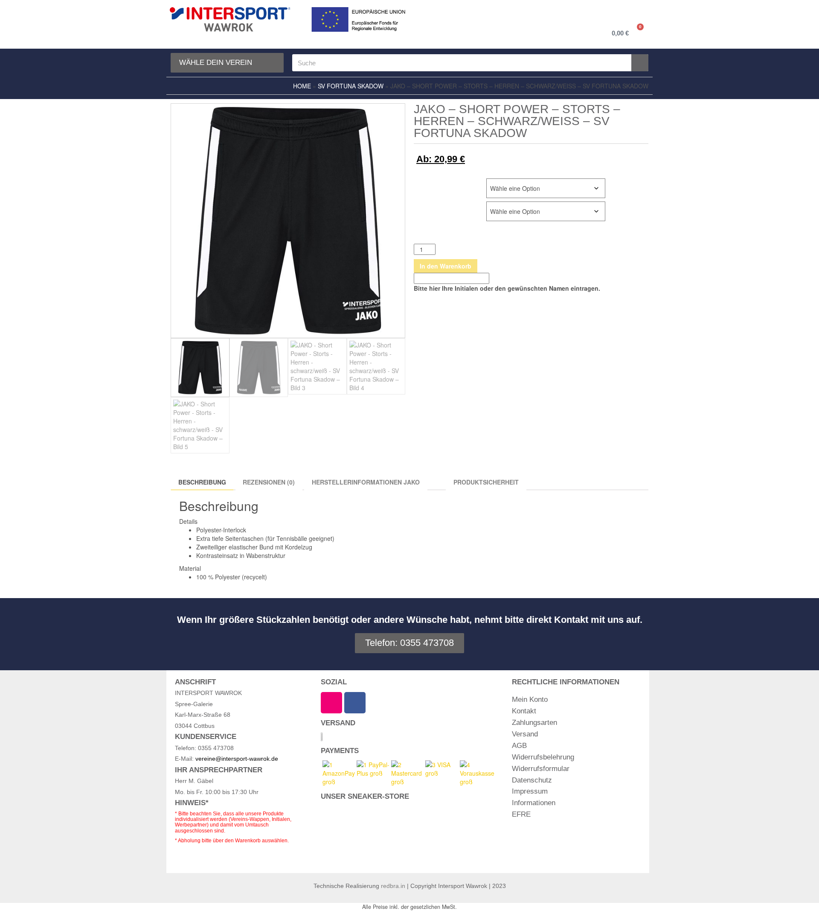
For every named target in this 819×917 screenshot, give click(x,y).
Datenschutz (532, 780)
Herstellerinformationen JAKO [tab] (366, 482)
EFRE (521, 814)
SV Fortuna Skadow (350, 86)
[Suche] (639, 62)
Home (302, 86)
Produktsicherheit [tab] (486, 482)
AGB (519, 746)
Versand (525, 734)
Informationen (533, 803)
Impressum (530, 791)
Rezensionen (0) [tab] (269, 482)
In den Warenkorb (445, 266)
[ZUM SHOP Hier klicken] (377, 834)
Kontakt (524, 711)
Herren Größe (436, 183)
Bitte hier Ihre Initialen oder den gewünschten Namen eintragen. (507, 288)
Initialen (427, 206)
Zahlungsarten (534, 722)
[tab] (437, 479)
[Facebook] (355, 702)
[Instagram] (331, 702)
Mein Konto (530, 699)
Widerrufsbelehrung (543, 757)
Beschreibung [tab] (202, 482)
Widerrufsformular (540, 769)
